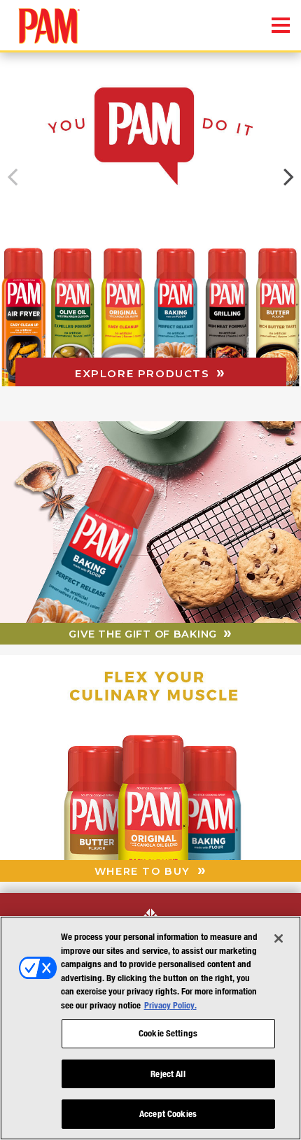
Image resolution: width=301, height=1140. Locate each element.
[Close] (278, 938)
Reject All (167, 1073)
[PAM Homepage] (35, 19)
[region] (150, 1028)
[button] (289, 176)
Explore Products (144, 373)
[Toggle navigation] (280, 25)
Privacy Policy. (170, 1005)
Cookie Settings (168, 1033)
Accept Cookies (168, 1113)
